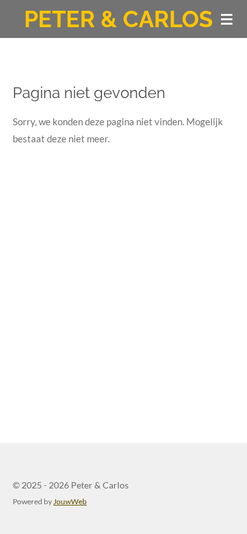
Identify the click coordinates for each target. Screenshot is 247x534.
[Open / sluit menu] (227, 19)
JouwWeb (70, 501)
